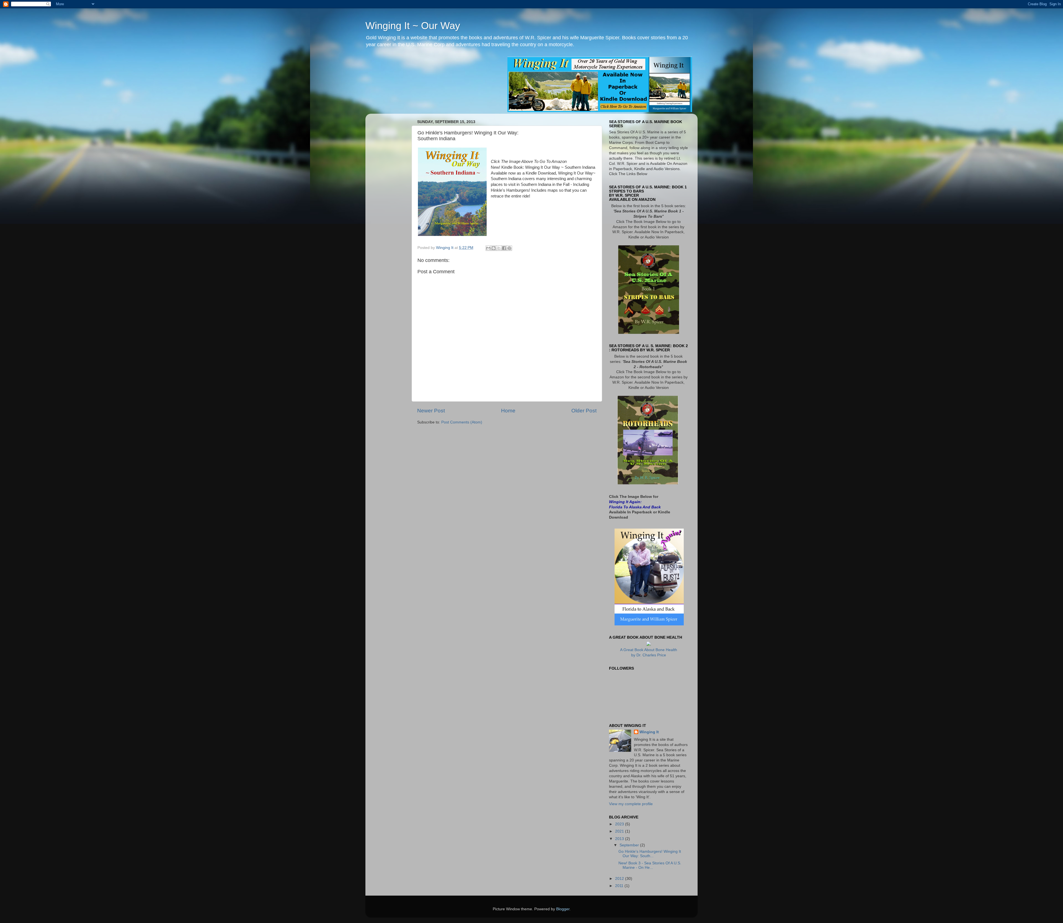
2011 (620, 886)
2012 (620, 879)
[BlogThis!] (493, 248)
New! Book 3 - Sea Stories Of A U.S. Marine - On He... (649, 865)
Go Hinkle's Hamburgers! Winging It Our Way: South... (649, 853)
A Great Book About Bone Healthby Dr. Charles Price (648, 652)
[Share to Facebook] (504, 248)
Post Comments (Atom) (461, 422)
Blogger (562, 909)
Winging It (649, 732)
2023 (620, 824)
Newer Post (431, 411)
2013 (620, 839)
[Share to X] (499, 248)
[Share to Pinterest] (509, 248)
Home (508, 411)
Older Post (584, 411)
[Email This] (488, 248)
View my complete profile (631, 804)
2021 (620, 831)
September (630, 845)
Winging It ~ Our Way (412, 25)
